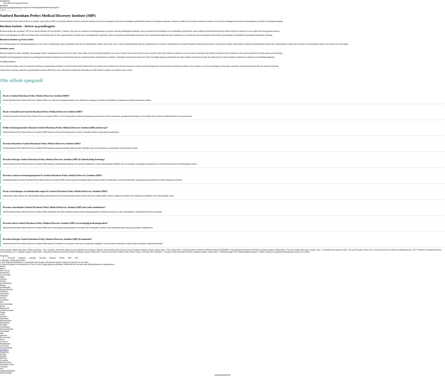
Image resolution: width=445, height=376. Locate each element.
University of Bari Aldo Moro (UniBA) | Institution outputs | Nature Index (191, 252)
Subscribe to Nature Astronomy (29, 250)
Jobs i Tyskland (48, 250)
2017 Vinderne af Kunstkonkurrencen (427, 250)
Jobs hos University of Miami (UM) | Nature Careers (121, 252)
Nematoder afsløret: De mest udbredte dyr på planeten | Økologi (79, 250)
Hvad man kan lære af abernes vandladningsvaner (393, 250)
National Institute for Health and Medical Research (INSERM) (206, 250)
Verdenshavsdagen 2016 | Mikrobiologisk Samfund (238, 252)
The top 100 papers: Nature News (361, 250)
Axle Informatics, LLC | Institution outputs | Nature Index (21, 252)
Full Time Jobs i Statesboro (152, 252)
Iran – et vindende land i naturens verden (332, 250)
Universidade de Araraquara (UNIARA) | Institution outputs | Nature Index (257, 250)
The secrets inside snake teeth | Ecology (301, 250)
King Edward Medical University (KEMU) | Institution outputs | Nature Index (72, 252)
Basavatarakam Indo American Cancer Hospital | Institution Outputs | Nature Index (134, 250)
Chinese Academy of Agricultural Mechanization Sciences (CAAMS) (284, 252)
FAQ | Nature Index (174, 250)
